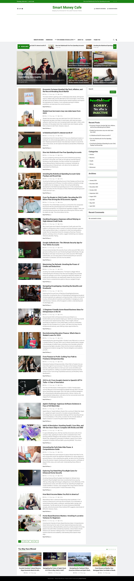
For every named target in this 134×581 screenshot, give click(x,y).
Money (26, 70)
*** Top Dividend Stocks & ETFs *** (65, 40)
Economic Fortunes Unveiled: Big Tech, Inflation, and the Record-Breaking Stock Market (89, 1)
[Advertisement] (67, 23)
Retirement (92, 167)
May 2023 (92, 203)
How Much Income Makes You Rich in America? (61, 494)
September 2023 (94, 193)
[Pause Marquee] (114, 46)
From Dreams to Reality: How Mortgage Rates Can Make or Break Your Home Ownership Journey (104, 570)
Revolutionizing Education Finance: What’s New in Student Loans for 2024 (80, 65)
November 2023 (94, 187)
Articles (92, 154)
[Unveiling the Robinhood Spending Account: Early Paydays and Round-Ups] (54, 47)
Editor (45, 94)
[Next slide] (116, 1)
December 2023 (94, 183)
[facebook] (18, 9)
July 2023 (92, 199)
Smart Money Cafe (67, 7)
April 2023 (92, 206)
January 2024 (93, 180)
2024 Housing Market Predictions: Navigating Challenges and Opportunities (104, 65)
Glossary (88, 40)
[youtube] (22, 9)
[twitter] (20, 9)
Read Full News (46, 106)
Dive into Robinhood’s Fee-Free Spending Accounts (35, 45)
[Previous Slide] (114, 1)
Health (21, 417)
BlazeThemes (82, 578)
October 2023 (93, 190)
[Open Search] (113, 39)
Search (91, 89)
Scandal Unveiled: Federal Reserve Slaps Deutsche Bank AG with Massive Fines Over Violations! (30, 570)
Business (21, 70)
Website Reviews (39, 40)
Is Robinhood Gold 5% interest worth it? (58, 133)
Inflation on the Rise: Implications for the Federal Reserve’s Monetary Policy (104, 82)
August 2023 (93, 196)
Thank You (97, 40)
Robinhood (49, 40)
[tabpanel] (30, 563)
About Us (80, 40)
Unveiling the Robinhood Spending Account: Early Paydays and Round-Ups (79, 45)
